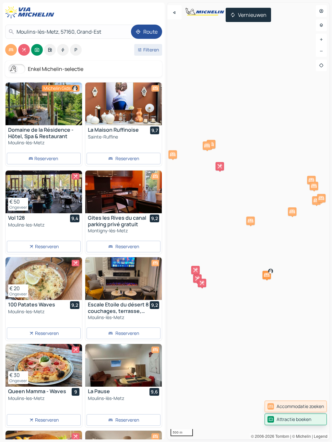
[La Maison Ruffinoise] (123, 104)
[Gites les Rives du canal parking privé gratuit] (123, 192)
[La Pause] (123, 365)
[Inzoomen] (321, 39)
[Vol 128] (44, 192)
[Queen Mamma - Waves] (44, 365)
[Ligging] (321, 65)
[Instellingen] (321, 25)
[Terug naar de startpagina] (31, 12)
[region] (44, 104)
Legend (320, 436)
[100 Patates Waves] (44, 278)
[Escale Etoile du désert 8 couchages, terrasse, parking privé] (123, 278)
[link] (296, 406)
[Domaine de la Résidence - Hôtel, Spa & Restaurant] (44, 104)
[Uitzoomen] (321, 51)
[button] (267, 275)
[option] (11, 50)
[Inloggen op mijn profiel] (321, 11)
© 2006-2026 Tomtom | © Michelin (281, 436)
